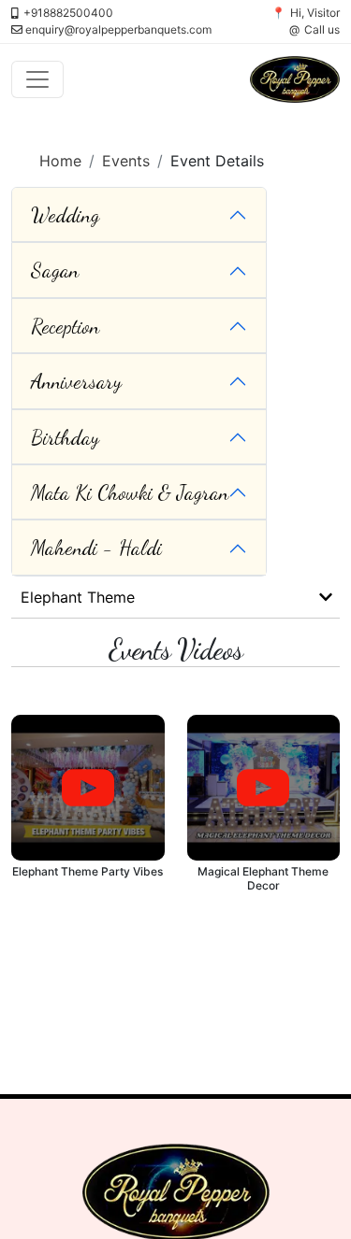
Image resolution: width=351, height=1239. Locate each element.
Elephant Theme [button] (78, 597)
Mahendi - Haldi (96, 547)
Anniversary (76, 381)
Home (60, 160)
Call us (322, 29)
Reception (65, 326)
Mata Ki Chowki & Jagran (129, 492)
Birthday (65, 437)
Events (126, 160)
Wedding (65, 215)
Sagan (55, 270)
